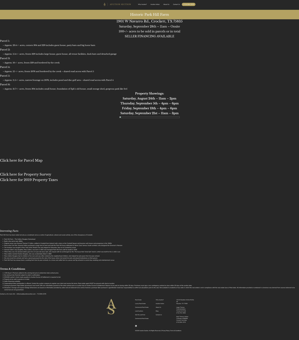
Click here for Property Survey (25, 174)
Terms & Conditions (175, 331)
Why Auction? (142, 4)
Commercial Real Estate (142, 307)
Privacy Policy (165, 331)
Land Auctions (139, 311)
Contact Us (176, 4)
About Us (166, 4)
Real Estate (138, 300)
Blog (157, 311)
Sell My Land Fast (140, 315)
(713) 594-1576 (188, 4)
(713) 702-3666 (181, 313)
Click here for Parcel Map (21, 160)
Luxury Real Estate (140, 303)
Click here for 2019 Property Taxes (29, 180)
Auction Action (155, 4)
